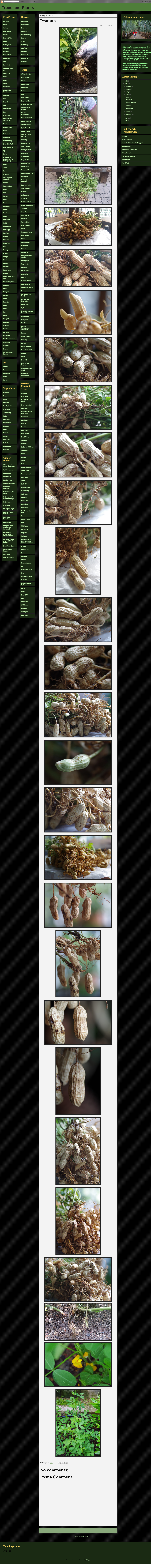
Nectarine (6, 240)
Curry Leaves (25, 470)
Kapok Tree (24, 219)
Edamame (6, 402)
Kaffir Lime (24, 494)
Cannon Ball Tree (26, 121)
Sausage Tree (24, 320)
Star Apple (6, 332)
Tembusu (23, 353)
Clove (4, 99)
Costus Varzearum (8, 502)
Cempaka (23, 457)
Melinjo (5, 223)
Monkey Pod (24, 252)
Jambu (5, 167)
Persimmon (6, 285)
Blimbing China (7, 45)
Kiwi (4, 193)
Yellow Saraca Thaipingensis (25, 374)
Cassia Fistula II (25, 131)
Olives (5, 260)
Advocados (6, 21)
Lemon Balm (24, 504)
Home (78, 1530)
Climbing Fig (6, 137)
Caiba (4, 61)
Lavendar (24, 497)
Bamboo (23, 91)
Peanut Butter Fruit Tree (8, 277)
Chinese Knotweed (26, 467)
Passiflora (24, 48)
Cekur (23, 454)
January (129, 114)
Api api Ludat (25, 77)
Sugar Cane (6, 335)
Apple (5, 24)
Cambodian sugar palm (8, 69)
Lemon (5, 199)
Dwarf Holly (24, 477)
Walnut (5, 377)
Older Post (112, 1530)
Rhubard (5, 436)
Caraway (24, 444)
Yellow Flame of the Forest (26, 369)
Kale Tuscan (6, 419)
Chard (5, 399)
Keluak (5, 189)
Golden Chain (25, 192)
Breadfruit (6, 51)
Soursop (5, 329)
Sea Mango (24, 340)
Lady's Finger (7, 423)
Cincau (23, 460)
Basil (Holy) (24, 408)
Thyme (23, 591)
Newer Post (44, 1530)
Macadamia (6, 373)
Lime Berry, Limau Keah (26, 512)
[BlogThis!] (61, 1463)
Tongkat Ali (24, 595)
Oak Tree (5, 380)
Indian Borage (25, 491)
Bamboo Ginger (7, 473)
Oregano (23, 546)
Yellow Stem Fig (7, 141)
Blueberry (24, 28)
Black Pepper (25, 430)
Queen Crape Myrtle (27, 287)
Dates (4, 112)
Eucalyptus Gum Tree (27, 173)
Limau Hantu (6, 206)
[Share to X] (63, 1463)
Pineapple (6, 292)
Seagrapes (6, 322)
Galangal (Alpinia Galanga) (8, 513)
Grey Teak (24, 198)
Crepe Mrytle (25, 160)
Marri (23, 239)
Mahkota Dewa (25, 519)
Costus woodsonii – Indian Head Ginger (8, 498)
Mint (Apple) (24, 526)
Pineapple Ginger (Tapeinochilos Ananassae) (8, 527)
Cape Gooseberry (26, 35)
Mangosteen (6, 220)
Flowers (124, 136)
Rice (4, 312)
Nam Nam (6, 233)
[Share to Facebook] (65, 1463)
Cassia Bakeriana (26, 124)
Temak (23, 356)
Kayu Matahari (25, 222)
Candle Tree (6, 73)
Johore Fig (24, 212)
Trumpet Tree (25, 360)
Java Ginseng (7, 413)
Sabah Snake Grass (26, 570)
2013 (126, 121)
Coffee (5, 83)
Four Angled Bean (8, 406)
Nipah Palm (6, 243)
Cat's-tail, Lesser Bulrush (26, 135)
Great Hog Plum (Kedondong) (7, 178)
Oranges (5, 253)
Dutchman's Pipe (25, 170)
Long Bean (6, 426)
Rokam (5, 315)
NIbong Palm (25, 271)
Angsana (23, 81)
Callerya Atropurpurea (25, 113)
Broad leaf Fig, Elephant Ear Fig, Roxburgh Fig (8, 159)
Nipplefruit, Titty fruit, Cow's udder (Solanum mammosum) (27, 541)
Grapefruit (6, 174)
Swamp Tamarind (26, 346)
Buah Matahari (7, 55)
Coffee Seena (6, 87)
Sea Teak (23, 343)
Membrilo (24, 249)
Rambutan (6, 302)
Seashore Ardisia (26, 336)
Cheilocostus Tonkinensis (6, 487)
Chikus (5, 77)
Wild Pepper (24, 612)
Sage (22, 573)
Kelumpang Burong (26, 232)
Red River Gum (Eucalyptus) (25, 300)
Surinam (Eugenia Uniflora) (26, 584)
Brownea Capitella (26, 104)
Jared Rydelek (126, 146)
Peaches (5, 273)
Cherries (23, 38)
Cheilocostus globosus (9, 483)
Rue (22, 566)
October (128, 86)
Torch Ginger (6, 554)
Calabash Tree (7, 65)
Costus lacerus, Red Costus (8, 492)
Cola (4, 105)
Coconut (5, 102)
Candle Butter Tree (26, 118)
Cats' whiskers (25, 450)
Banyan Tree (24, 87)
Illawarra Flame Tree (27, 205)
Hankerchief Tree (26, 202)
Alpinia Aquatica (8, 470)
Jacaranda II (25, 215)
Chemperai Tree (25, 143)
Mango (5, 216)
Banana (5, 35)
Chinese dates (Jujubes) (7, 91)
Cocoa (5, 80)
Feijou (5, 130)
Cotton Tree (24, 153)
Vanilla (23, 598)
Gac (4, 171)
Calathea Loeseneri (8, 480)
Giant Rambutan (25, 188)
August (128, 89)
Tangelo (5, 349)
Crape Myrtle (25, 156)
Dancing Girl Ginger (8, 509)
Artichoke (6, 392)
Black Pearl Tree (26, 101)
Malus (5, 213)
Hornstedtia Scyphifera (6, 518)
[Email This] (59, 1463)
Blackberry (24, 21)
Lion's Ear (24, 516)
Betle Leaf (24, 427)
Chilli (22, 464)
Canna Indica (7, 477)
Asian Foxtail (24, 397)
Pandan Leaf (24, 549)
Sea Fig (5, 154)
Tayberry (24, 61)
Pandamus (6, 267)
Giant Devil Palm (26, 185)
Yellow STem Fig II (8, 144)
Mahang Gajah (25, 242)
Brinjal (5, 396)
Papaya (5, 263)
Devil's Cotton (25, 166)
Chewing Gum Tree (26, 150)
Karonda (5, 183)
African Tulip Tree (26, 74)
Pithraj (5, 288)
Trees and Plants (18, 7)
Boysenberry (24, 31)
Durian (5, 124)
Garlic (23, 480)
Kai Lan (5, 416)
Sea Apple (6, 319)
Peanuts (5, 433)
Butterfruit (6, 58)
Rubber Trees (25, 304)
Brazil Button (25, 437)
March (128, 112)
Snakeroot (24, 580)
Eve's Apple (24, 177)
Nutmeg (5, 250)
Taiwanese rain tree (26, 350)
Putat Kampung (25, 284)
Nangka (5, 236)
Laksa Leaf (24, 501)
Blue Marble (6, 48)
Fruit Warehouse (127, 139)
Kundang (5, 196)
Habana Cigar (7, 522)
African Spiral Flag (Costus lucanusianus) (9, 466)
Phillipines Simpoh (26, 281)
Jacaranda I (24, 209)
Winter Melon (7, 446)
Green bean (6, 409)
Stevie (23, 588)
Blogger (88, 1560)
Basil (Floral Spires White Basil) (26, 412)
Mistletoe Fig (24, 529)
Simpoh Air (24, 323)
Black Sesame (25, 433)
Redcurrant (24, 55)
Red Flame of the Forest (26, 295)
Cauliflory (24, 140)
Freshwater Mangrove (24, 181)
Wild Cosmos (24, 605)
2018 (126, 81)
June (127, 95)
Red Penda (24, 291)
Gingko (5, 164)
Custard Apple (7, 109)
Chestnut (5, 367)
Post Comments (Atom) (82, 1536)
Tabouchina (6, 342)
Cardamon (24, 440)
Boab (22, 94)
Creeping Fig (6, 134)
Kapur (23, 229)
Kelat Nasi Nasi (25, 225)
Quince (5, 299)
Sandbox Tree (25, 316)
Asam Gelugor (7, 31)
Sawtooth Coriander (26, 576)
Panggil (23, 277)
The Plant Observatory (128, 156)
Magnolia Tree (25, 264)
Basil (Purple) (25, 417)
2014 (126, 118)
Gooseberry (24, 45)
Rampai (5, 305)
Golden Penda (25, 195)
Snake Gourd (6, 443)
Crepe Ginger (7, 505)
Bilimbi (5, 41)
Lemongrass (24, 507)
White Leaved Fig (8, 147)
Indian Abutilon (25, 487)
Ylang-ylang (24, 615)
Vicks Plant (24, 602)
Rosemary (24, 556)
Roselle (23, 553)
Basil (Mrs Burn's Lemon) (26, 401)
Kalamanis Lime (7, 186)
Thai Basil (24, 423)
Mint (22, 523)
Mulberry (24, 536)
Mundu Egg (6, 230)
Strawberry (24, 58)
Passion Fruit (6, 270)
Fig (4, 151)
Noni (4, 246)
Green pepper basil (26, 405)
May (127, 97)
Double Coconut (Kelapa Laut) (7, 119)
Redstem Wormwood (26, 563)
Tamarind (6, 346)
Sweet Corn (6, 439)
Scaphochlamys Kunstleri (7, 550)
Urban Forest (126, 160)
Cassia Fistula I (25, 128)
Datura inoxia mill (26, 474)
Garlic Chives (25, 484)
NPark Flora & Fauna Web (129, 149)
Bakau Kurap (25, 84)
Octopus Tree (24, 274)
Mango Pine (24, 245)
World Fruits (125, 163)
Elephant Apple (7, 127)
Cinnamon (6, 95)
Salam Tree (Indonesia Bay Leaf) (27, 312)
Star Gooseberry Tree (9, 339)
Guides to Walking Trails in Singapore (132, 143)
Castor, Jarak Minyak (27, 447)
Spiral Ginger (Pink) (8, 546)
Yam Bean (6, 450)
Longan (5, 209)
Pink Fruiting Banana (9, 282)
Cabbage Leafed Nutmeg (25, 108)
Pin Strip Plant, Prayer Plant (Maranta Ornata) (8, 534)
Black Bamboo (25, 98)
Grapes (23, 41)
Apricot (5, 28)
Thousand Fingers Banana (8, 353)
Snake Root (6, 325)
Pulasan (5, 295)
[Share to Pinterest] (67, 1463)
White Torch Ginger (8, 558)
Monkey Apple (7, 226)
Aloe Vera (24, 393)
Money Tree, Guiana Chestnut (26, 256)
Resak (5, 309)
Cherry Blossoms (25, 146)
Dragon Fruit (7, 115)
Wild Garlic (24, 608)
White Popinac (25, 235)
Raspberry (24, 51)
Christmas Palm (25, 163)
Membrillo (24, 267)
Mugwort (24, 533)
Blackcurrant (25, 24)
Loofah (5, 429)
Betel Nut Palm (7, 38)
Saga (22, 308)
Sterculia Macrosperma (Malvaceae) (25, 328)
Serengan (24, 333)
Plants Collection (127, 153)
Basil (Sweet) (24, 420)
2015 (126, 84)
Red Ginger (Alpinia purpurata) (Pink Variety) (8, 541)
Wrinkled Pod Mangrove (25, 364)
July (127, 92)
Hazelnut (5, 370)
